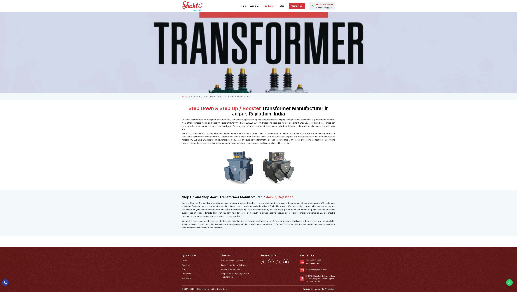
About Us (255, 6)
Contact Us (296, 6)
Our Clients (187, 278)
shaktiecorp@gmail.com (316, 270)
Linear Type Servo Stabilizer (234, 265)
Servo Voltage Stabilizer (232, 261)
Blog (282, 6)
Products (269, 6)
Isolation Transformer (230, 269)
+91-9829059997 (313, 260)
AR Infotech (330, 289)
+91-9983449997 (313, 263)
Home (243, 6)
